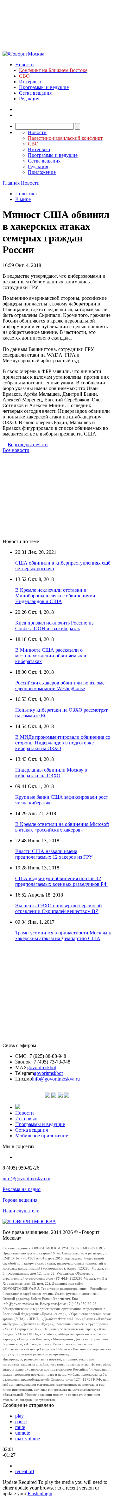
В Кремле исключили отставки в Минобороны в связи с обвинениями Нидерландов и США (55, 595)
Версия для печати (28, 444)
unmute (22, 1433)
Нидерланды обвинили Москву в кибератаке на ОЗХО (51, 772)
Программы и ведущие (44, 87)
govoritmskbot (41, 1067)
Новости (24, 64)
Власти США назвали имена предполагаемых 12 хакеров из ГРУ (53, 854)
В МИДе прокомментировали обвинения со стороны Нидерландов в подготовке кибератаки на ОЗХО (62, 742)
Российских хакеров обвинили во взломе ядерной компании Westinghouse (59, 685)
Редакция (29, 98)
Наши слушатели (21, 1210)
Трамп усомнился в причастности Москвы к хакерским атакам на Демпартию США (63, 935)
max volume (27, 1438)
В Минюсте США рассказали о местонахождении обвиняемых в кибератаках (50, 655)
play (19, 1416)
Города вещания (20, 1200)
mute (20, 1427)
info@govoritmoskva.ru (56, 1078)
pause (21, 1421)
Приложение (42, 172)
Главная (11, 183)
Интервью (30, 81)
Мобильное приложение (41, 1135)
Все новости (16, 450)
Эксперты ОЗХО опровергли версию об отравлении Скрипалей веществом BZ (58, 908)
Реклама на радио (22, 1189)
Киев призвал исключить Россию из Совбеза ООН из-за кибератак (54, 625)
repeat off (24, 1471)
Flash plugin (40, 1493)
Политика (26, 193)
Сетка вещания (35, 93)
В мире (23, 199)
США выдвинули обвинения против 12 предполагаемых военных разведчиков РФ (61, 881)
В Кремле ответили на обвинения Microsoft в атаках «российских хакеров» (62, 826)
